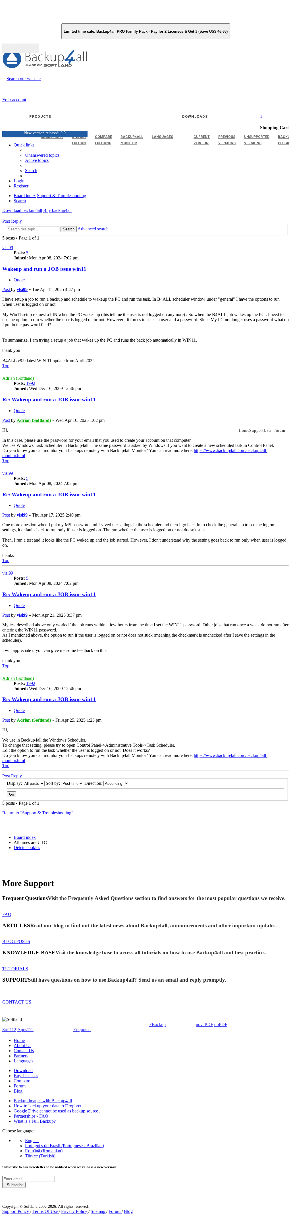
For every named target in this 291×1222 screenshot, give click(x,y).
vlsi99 (7, 247)
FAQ (6, 914)
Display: (15, 783)
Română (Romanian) (44, 1150)
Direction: (93, 783)
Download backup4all (22, 210)
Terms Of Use (45, 1211)
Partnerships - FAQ (31, 1116)
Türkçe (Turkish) (40, 1155)
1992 (30, 383)
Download (23, 1070)
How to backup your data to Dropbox (47, 1105)
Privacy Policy (74, 1211)
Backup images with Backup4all (43, 1100)
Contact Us (24, 1050)
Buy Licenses (26, 1075)
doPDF (220, 1024)
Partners (21, 1055)
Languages (23, 1060)
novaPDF (204, 1024)
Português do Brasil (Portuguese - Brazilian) (64, 1145)
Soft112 (9, 1029)
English (32, 1140)
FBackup (157, 1024)
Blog (18, 1091)
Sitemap (98, 1211)
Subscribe (14, 1185)
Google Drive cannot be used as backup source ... (58, 1111)
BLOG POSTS (16, 941)
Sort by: (53, 783)
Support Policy (16, 1211)
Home (19, 1040)
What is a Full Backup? (35, 1121)
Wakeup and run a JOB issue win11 (44, 269)
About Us (22, 1045)
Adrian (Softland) (18, 378)
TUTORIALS (15, 968)
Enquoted (82, 1029)
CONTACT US (16, 1002)
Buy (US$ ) (21, 48)
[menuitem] (37, 160)
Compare (22, 1080)
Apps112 (25, 1029)
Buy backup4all (57, 210)
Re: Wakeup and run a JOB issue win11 (49, 399)
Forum (20, 1085)
